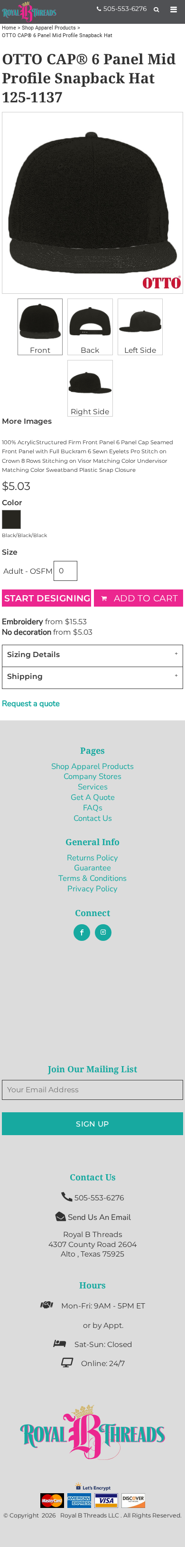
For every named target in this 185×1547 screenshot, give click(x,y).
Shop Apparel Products (49, 27)
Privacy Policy (92, 888)
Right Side (90, 411)
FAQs (92, 807)
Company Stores (92, 776)
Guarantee (92, 867)
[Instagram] (103, 932)
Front (40, 350)
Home (9, 27)
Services (93, 786)
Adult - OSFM (28, 571)
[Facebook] (82, 932)
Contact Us (93, 818)
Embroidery (22, 621)
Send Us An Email (99, 1217)
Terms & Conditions (92, 878)
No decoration (26, 632)
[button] (92, 1432)
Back (90, 350)
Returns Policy (92, 857)
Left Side (140, 350)
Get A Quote (93, 797)
